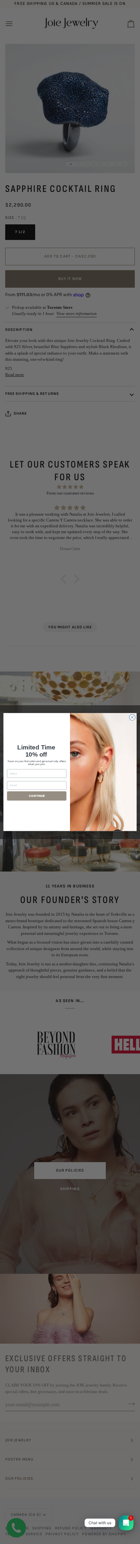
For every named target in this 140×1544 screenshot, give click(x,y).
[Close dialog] (132, 717)
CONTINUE (37, 796)
